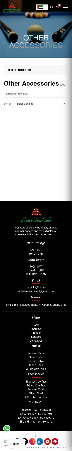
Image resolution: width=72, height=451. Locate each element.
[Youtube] (47, 441)
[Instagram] (32, 441)
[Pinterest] (55, 441)
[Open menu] (65, 7)
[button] (51, 7)
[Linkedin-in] (40, 441)
